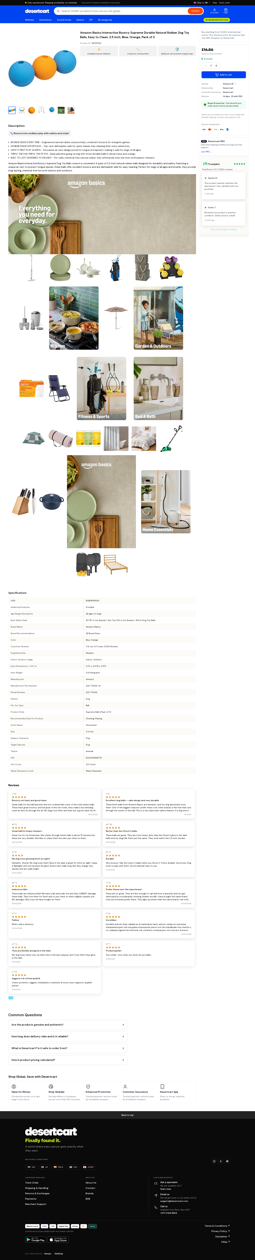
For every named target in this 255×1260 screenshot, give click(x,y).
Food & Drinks (64, 20)
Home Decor (45, 20)
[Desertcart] (37, 11)
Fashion (80, 20)
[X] (220, 1161)
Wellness (29, 20)
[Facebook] (227, 1161)
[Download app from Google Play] (35, 1240)
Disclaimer (222, 1236)
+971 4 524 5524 (168, 1213)
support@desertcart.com (174, 1201)
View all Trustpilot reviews (224, 229)
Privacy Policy (220, 1231)
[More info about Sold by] (235, 83)
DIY (91, 20)
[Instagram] (214, 1161)
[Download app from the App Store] (58, 1240)
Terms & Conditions (217, 1225)
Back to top (127, 1115)
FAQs (225, 1241)
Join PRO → (206, 152)
